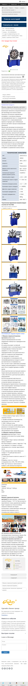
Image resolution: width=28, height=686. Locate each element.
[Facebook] (2, 668)
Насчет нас (14, 4)
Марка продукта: (7, 96)
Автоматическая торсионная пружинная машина (12, 589)
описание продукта (7, 101)
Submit (5, 652)
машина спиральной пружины (9, 585)
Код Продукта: (6, 98)
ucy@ (9, 34)
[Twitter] (9, 668)
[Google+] (5, 668)
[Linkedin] (7, 668)
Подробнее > (4, 615)
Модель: (5, 94)
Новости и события (4, 5)
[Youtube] (12, 668)
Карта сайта (10, 665)
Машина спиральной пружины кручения (12, 583)
